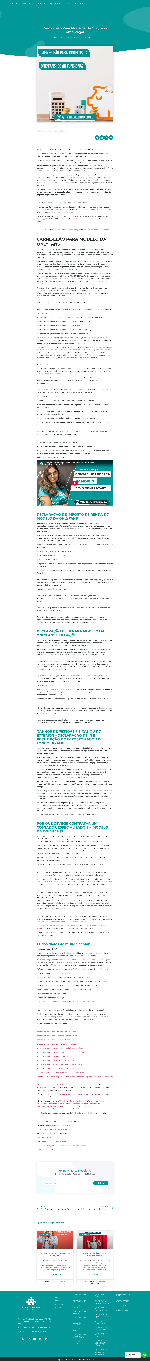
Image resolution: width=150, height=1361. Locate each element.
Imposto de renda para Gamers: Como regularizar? (57, 1044)
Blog (69, 3)
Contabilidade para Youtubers (79, 1295)
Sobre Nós (26, 3)
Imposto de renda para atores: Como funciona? (56, 1056)
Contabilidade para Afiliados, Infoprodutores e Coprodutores (101, 1352)
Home (14, 3)
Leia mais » (55, 1274)
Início (57, 1294)
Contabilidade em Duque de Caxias (79, 1323)
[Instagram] (29, 1339)
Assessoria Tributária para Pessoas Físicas (122, 1300)
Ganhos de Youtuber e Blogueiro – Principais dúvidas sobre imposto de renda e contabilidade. (75, 1077)
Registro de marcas (122, 1310)
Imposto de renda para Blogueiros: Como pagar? (56, 1040)
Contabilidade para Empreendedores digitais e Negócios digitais (101, 1343)
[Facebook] (23, 1339)
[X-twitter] (40, 1339)
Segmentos (54, 3)
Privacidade (59, 1304)
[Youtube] (34, 1339)
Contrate (39, 3)
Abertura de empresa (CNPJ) (123, 1295)
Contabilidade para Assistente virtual (101, 1328)
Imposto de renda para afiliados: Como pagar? (55, 1060)
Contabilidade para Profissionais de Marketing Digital (79, 1336)
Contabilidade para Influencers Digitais (79, 1300)
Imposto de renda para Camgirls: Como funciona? (57, 1032)
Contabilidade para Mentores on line (79, 1342)
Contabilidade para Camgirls (79, 1312)
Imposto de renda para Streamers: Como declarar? (57, 1036)
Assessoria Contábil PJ (123, 1306)
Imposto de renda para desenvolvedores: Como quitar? (59, 1069)
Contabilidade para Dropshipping (101, 1295)
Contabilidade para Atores (79, 1329)
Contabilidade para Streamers (79, 1318)
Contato (79, 3)
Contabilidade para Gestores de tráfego (101, 1322)
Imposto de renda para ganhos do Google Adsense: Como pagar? (63, 1052)
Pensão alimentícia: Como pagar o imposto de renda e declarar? (62, 1073)
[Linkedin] (45, 1339)
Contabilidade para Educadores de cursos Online (102, 1316)
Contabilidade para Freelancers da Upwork (101, 1335)
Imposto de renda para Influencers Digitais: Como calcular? (61, 1048)
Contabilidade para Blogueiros (79, 1306)
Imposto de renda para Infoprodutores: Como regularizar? (60, 1064)
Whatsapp (65, 432)
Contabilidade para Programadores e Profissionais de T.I (101, 1309)
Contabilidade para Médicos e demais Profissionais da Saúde (102, 1301)
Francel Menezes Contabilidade (53, 1142)
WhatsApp (41, 219)
